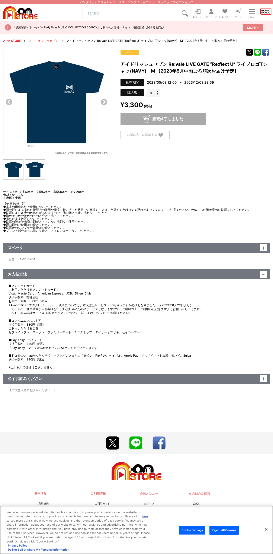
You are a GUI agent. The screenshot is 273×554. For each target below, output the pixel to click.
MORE (251, 27)
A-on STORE (12, 40)
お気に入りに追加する (142, 135)
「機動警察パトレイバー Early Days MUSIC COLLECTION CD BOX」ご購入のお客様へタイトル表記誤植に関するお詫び (88, 27)
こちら (97, 313)
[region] (136, 530)
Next (104, 102)
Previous (9, 102)
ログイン (149, 503)
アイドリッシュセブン (43, 40)
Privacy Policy (18, 545)
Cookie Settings (192, 530)
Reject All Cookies (224, 530)
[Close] (266, 529)
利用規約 (43, 503)
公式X (196, 503)
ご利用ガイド (102, 503)
